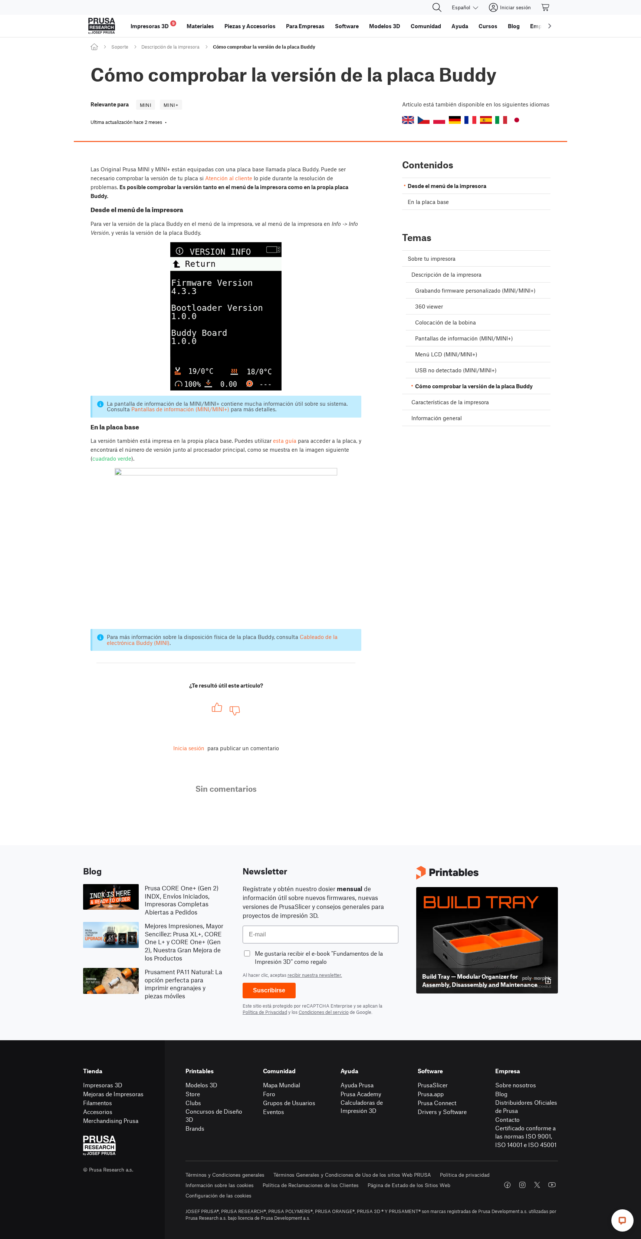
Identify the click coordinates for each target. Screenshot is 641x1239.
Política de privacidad (465, 1175)
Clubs (193, 1102)
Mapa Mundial (281, 1084)
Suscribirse (269, 990)
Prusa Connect (437, 1102)
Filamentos (97, 1102)
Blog (501, 1093)
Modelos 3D (201, 1084)
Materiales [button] (200, 26)
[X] (537, 1185)
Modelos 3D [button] (384, 26)
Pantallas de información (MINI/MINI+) (180, 409)
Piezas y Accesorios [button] (250, 26)
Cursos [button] (488, 26)
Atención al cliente (228, 178)
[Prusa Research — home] (101, 26)
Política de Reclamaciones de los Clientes (311, 1185)
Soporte (119, 47)
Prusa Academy (361, 1093)
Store (192, 1093)
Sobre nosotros (515, 1084)
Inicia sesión (188, 748)
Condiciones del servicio (324, 1012)
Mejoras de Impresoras (113, 1093)
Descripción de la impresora (170, 47)
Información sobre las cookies (219, 1185)
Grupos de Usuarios (289, 1102)
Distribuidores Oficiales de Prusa (526, 1106)
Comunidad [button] (426, 26)
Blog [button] (514, 26)
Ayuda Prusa (357, 1084)
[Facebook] (507, 1185)
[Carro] (545, 7)
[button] (408, 120)
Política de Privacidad (265, 1012)
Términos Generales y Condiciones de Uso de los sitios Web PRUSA (352, 1175)
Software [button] (347, 26)
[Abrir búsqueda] (437, 7)
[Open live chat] (622, 1220)
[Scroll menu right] (550, 26)
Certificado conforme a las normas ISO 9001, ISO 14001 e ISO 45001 (525, 1136)
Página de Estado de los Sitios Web (409, 1185)
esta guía (284, 440)
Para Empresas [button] (305, 26)
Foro (269, 1093)
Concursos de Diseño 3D (213, 1115)
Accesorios (97, 1111)
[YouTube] (552, 1185)
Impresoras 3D (102, 1084)
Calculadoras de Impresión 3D (362, 1106)
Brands (194, 1128)
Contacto (507, 1119)
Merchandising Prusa (110, 1120)
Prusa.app (431, 1093)
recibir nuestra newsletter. (314, 975)
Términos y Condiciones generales (224, 1175)
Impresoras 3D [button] (153, 25)
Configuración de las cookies (218, 1195)
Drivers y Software (442, 1111)
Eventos (273, 1111)
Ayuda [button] (459, 26)
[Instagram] (522, 1185)
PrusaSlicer (433, 1084)
